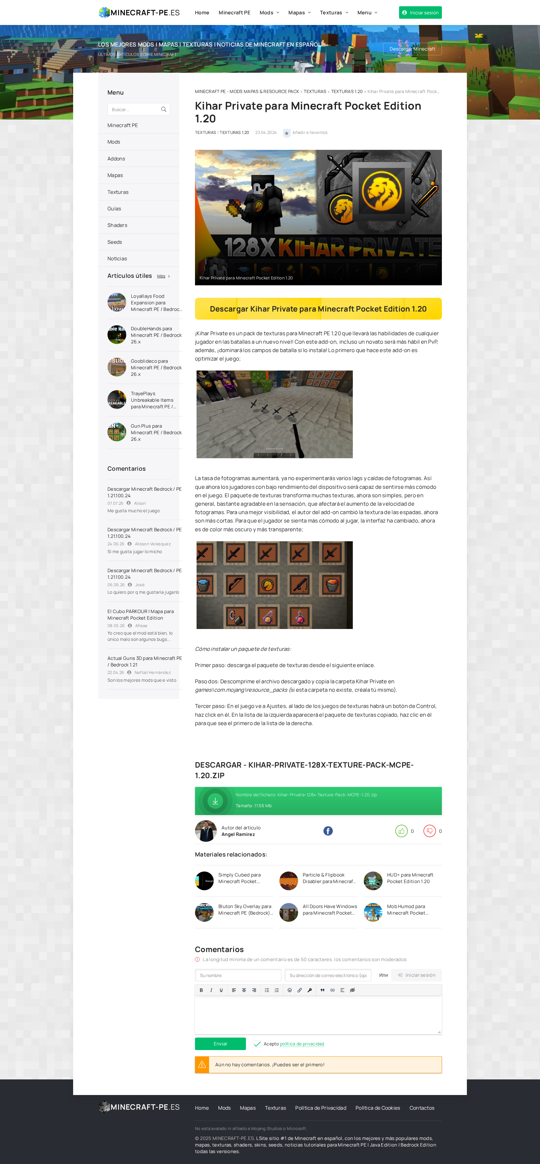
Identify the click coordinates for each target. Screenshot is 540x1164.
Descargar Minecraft (412, 49)
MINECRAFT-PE (145, 12)
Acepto (294, 1044)
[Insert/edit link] (300, 990)
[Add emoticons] (290, 990)
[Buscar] (164, 109)
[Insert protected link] (310, 990)
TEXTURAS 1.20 (347, 91)
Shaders (117, 225)
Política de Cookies (378, 1107)
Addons (116, 158)
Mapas (296, 12)
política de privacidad (302, 1044)
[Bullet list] (267, 990)
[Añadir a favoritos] (287, 132)
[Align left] (234, 990)
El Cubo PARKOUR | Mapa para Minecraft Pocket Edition (141, 614)
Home (202, 12)
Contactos (422, 1107)
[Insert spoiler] (342, 990)
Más (161, 276)
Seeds (115, 241)
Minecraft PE (234, 12)
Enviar (220, 1043)
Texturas (331, 12)
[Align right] (254, 990)
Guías (114, 208)
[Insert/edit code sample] (332, 990)
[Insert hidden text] (352, 990)
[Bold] (201, 990)
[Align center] (244, 990)
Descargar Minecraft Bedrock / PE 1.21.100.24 (145, 492)
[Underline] (221, 990)
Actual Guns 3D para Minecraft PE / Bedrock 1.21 (145, 661)
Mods (266, 12)
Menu (365, 12)
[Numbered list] (277, 990)
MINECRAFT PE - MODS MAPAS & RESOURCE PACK (247, 91)
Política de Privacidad (320, 1107)
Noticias (117, 258)
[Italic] (211, 990)
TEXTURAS (315, 91)
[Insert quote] (322, 990)
